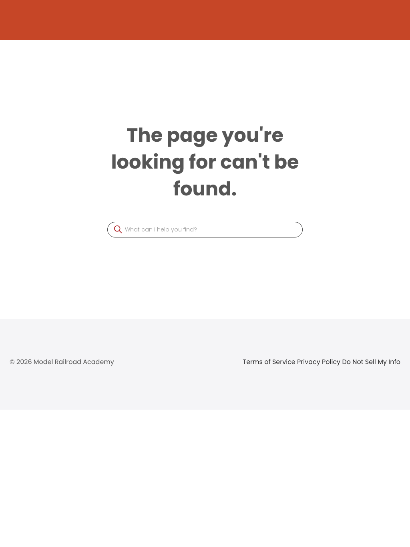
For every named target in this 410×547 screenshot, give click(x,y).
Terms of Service (270, 361)
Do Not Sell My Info (371, 361)
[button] (118, 229)
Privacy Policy (319, 361)
